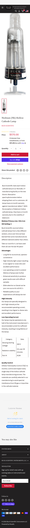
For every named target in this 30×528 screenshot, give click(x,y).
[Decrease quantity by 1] (11, 148)
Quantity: (5, 148)
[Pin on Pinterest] (21, 170)
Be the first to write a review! (15, 426)
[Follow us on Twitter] (6, 500)
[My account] (19, 11)
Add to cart (15, 154)
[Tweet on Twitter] (24, 170)
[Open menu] (2, 7)
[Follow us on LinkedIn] (12, 500)
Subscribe (8, 486)
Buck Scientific (8, 126)
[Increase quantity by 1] (20, 148)
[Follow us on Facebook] (3, 500)
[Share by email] (27, 170)
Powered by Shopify (8, 524)
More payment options (15, 164)
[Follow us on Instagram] (9, 500)
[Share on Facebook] (17, 170)
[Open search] (16, 11)
